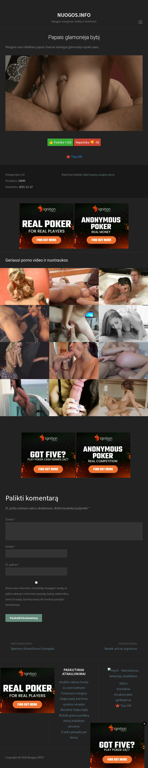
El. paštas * (12, 564)
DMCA (123, 683)
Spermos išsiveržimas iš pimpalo (32, 648)
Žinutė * (10, 519)
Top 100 (76, 156)
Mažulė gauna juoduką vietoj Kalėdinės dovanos (74, 720)
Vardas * (10, 546)
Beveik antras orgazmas (121, 648)
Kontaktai (123, 689)
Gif (23, 174)
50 (97, 142)
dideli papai (90, 174)
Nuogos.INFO (74, 14)
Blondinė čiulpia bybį (74, 710)
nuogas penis (106, 174)
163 (69, 142)
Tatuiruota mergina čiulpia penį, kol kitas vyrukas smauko (74, 698)
